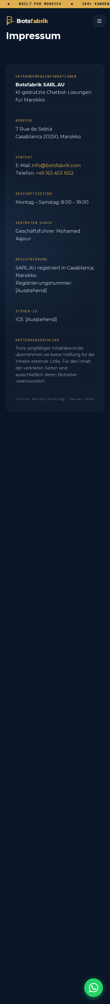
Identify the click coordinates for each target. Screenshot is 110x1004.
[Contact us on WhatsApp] (93, 987)
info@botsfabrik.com (56, 165)
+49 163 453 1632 (55, 173)
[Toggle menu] (99, 21)
